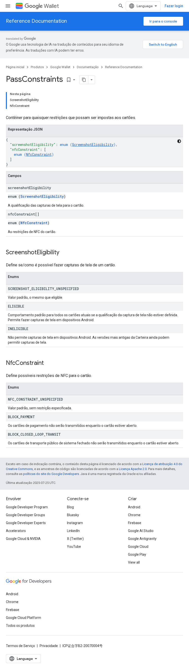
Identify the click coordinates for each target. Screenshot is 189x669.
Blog (70, 507)
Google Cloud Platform (23, 618)
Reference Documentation (36, 21)
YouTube (74, 547)
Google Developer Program (27, 507)
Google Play (137, 554)
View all (134, 562)
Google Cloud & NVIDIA (23, 539)
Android (134, 507)
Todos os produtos (20, 626)
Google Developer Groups (25, 515)
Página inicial (15, 67)
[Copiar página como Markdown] (83, 80)
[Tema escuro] (179, 141)
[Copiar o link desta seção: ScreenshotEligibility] (64, 253)
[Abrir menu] (8, 6)
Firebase (134, 523)
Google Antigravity (142, 539)
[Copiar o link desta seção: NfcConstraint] (49, 363)
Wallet (51, 6)
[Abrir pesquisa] (121, 6)
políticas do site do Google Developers (51, 474)
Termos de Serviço (20, 646)
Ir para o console (163, 21)
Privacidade (49, 646)
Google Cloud (138, 547)
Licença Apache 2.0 (133, 469)
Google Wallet (60, 67)
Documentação (88, 67)
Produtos (37, 67)
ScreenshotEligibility (92, 144)
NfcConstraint (39, 154)
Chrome (134, 515)
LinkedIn (73, 531)
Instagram (75, 523)
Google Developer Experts (26, 523)
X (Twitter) (75, 539)
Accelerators (16, 531)
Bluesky (73, 515)
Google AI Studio (141, 531)
